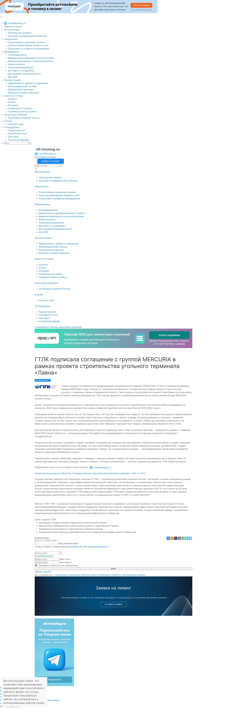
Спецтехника (11, 39)
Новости (12, 99)
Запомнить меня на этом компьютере (58, 565)
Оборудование (11, 51)
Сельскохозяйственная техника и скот (28, 45)
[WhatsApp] (183, 538)
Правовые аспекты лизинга (22, 111)
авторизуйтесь (75, 546)
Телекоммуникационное (20, 67)
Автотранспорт (12, 29)
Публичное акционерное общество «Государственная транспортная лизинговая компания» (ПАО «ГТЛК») (90, 473)
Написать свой (15, 124)
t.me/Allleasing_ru (16, 23)
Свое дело (13, 136)
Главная (39, 327)
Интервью (13, 105)
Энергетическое (16, 64)
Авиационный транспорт (21, 89)
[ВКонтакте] (168, 538)
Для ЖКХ (12, 77)
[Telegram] (190, 538)
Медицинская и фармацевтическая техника (31, 58)
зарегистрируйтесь (98, 546)
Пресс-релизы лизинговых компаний (62, 327)
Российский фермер (18, 140)
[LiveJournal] (175, 538)
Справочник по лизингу (20, 108)
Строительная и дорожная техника (26, 42)
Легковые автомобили (19, 32)
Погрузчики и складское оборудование (28, 48)
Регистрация (46, 556)
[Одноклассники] (172, 538)
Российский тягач (17, 133)
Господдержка (11, 127)
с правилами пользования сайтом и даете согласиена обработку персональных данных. (99, 575)
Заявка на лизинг (13, 26)
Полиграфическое (17, 55)
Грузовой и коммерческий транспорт (27, 36)
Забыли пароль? (43, 571)
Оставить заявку (113, 604)
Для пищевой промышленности (24, 73)
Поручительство (16, 130)
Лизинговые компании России (24, 117)
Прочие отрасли (12, 80)
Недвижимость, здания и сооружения (28, 83)
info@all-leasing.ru (46, 157)
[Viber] (179, 538)
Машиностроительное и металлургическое (30, 61)
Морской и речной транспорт (23, 92)
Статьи (11, 102)
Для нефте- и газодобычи (21, 70)
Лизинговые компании (15, 114)
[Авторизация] (36, 169)
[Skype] (186, 538)
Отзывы (8, 121)
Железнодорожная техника (22, 86)
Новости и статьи (13, 95)
